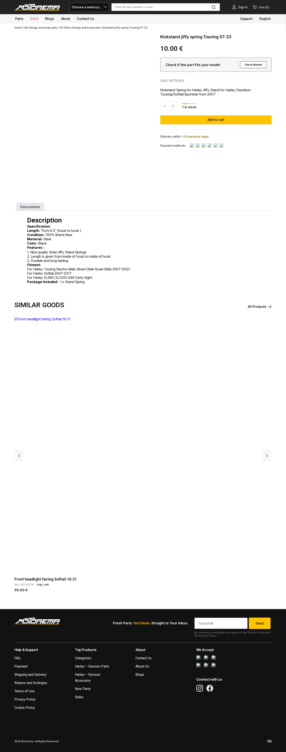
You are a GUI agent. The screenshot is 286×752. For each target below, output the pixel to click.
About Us (142, 666)
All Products (257, 307)
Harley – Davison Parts (92, 666)
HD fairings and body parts (40, 27)
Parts (19, 19)
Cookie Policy (24, 708)
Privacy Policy (25, 699)
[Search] (213, 7)
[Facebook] (209, 688)
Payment (21, 666)
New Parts (83, 689)
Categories (83, 658)
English (265, 19)
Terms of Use (24, 691)
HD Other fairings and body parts (79, 27)
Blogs (49, 19)
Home (18, 27)
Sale (34, 19)
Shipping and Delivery (30, 675)
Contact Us (143, 658)
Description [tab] (30, 207)
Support (246, 19)
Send (260, 623)
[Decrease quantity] (164, 106)
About (65, 19)
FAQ (17, 658)
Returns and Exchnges (30, 683)
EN (269, 741)
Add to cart (215, 120)
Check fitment (253, 64)
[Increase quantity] (173, 106)
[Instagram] (199, 688)
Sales (79, 697)
